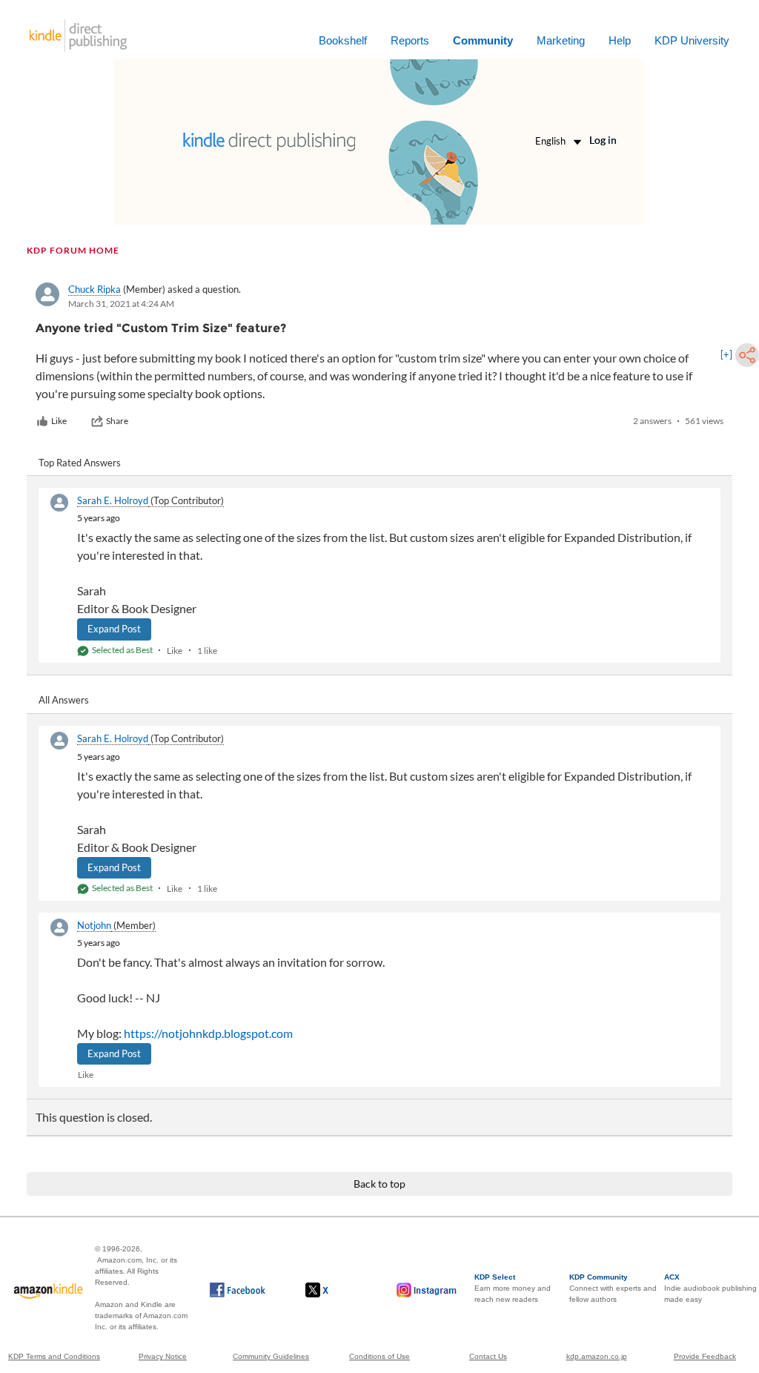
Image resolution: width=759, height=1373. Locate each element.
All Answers (64, 700)
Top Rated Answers (80, 463)
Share (117, 420)
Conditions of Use (379, 1356)
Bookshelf (343, 40)
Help (620, 40)
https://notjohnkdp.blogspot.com (208, 1033)
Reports (410, 40)
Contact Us (488, 1356)
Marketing (561, 40)
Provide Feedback (705, 1356)
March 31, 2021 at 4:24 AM (121, 303)
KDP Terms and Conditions (54, 1356)
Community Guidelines (271, 1356)
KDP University (691, 40)
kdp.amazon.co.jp (596, 1356)
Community (483, 40)
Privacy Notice (163, 1356)
